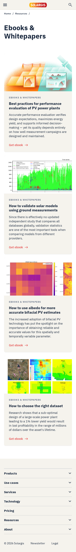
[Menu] (5, 4)
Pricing (9, 511)
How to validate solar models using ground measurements (33, 208)
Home (7, 13)
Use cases (11, 483)
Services (10, 492)
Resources (21, 13)
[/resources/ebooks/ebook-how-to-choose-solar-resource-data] (38, 374)
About (8, 529)
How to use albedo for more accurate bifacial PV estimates (34, 310)
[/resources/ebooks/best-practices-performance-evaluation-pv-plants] (38, 72)
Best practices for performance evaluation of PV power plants (35, 105)
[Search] (70, 5)
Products (10, 473)
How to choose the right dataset (36, 406)
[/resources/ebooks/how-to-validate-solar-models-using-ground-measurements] (38, 174)
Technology (12, 501)
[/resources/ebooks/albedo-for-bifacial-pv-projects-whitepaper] (38, 276)
